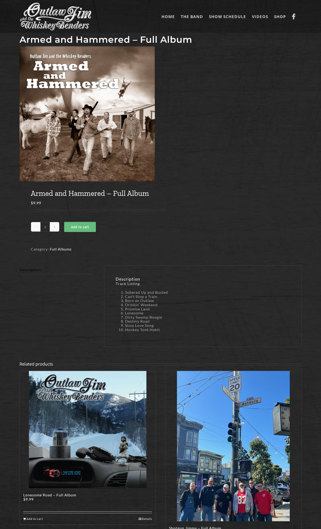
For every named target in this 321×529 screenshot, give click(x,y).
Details (147, 519)
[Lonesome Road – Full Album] (88, 429)
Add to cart (80, 227)
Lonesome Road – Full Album (49, 495)
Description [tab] (30, 269)
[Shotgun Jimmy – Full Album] (233, 446)
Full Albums (61, 249)
